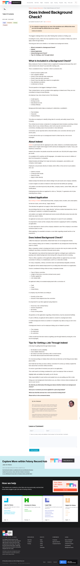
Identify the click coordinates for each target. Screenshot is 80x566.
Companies (46, 2)
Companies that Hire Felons (9, 512)
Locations (29, 541)
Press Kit (55, 562)
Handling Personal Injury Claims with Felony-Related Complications (16, 471)
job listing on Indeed (35, 200)
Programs (61, 2)
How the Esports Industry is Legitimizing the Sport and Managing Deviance (17, 469)
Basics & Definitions (69, 539)
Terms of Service (13, 563)
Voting (41, 543)
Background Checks (49, 516)
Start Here (37, 2)
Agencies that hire (56, 541)
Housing (56, 2)
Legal (51, 2)
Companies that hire (56, 543)
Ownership (68, 512)
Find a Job (70, 2)
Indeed (30, 145)
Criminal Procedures (49, 513)
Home (30, 8)
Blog (65, 2)
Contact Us (49, 562)
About (44, 562)
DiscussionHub (30, 2)
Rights (41, 2)
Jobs (5, 519)
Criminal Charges (48, 512)
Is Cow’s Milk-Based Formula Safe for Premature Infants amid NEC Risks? (17, 473)
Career (67, 510)
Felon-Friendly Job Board (9, 513)
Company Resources (38, 8)
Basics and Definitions (49, 510)
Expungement (48, 515)
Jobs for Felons (7, 510)
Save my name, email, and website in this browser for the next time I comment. (49, 434)
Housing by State (28, 510)
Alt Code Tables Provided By (24, 563)
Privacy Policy (5, 563)
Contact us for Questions (37, 30)
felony (30, 489)
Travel (67, 513)
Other (67, 515)
